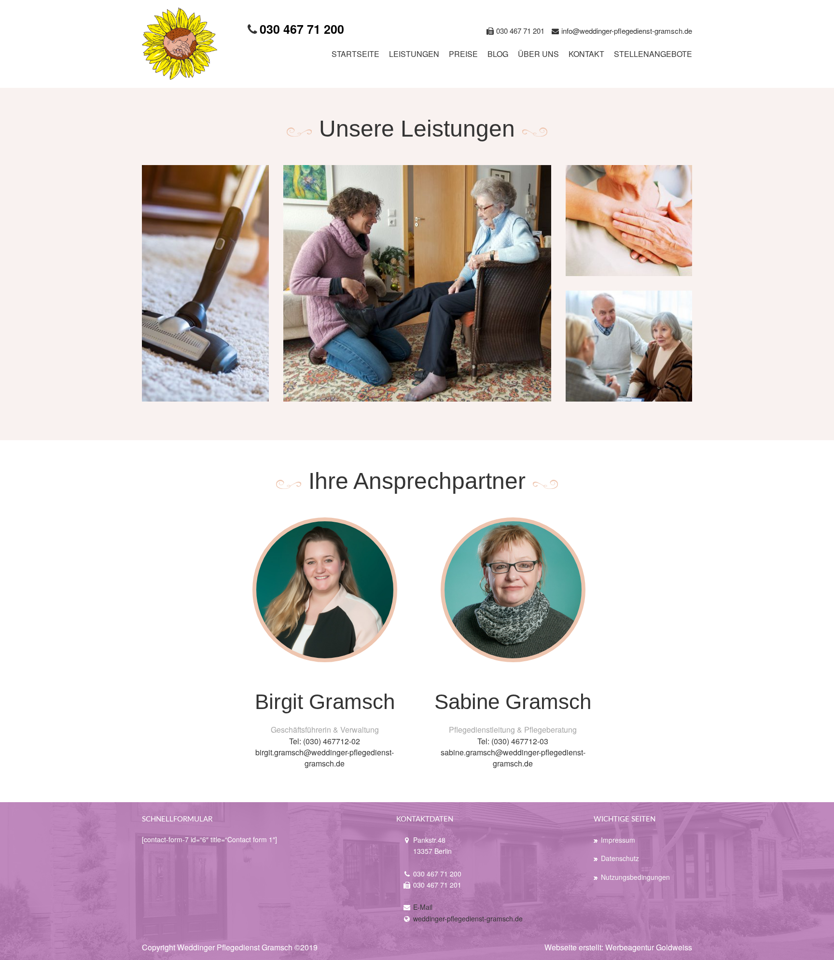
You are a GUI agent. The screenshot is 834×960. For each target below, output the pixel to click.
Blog (497, 53)
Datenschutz (620, 858)
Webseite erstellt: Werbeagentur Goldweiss (618, 947)
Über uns (538, 53)
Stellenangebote (653, 53)
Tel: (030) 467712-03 (512, 741)
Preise (463, 53)
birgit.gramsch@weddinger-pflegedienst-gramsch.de (324, 758)
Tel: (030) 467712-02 (324, 741)
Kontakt (586, 53)
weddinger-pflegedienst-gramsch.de (468, 918)
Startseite (355, 53)
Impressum (618, 840)
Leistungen (414, 53)
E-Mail (422, 907)
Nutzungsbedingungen (635, 877)
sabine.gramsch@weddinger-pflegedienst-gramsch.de (513, 758)
